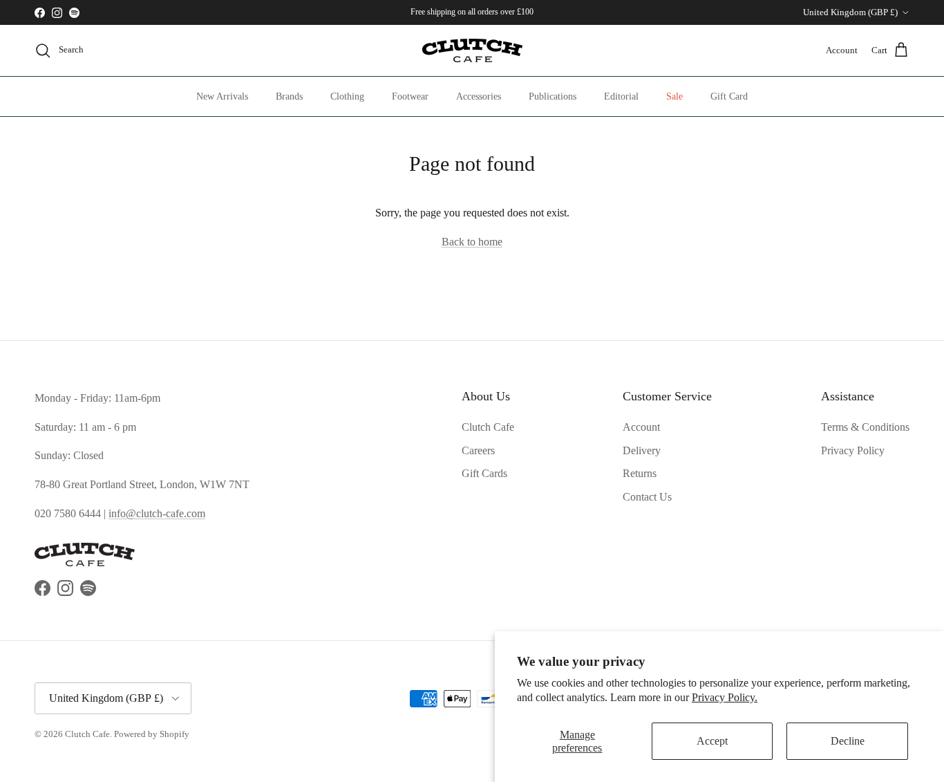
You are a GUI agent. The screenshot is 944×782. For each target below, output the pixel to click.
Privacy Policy (853, 450)
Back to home (472, 242)
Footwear (410, 96)
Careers (478, 450)
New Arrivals (222, 96)
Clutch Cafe (488, 427)
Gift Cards (484, 473)
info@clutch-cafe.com (156, 513)
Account (641, 427)
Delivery (642, 450)
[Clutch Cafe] (472, 50)
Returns (640, 473)
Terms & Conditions (865, 427)
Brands (289, 96)
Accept (712, 741)
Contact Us (647, 497)
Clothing (347, 96)
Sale (674, 96)
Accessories (478, 96)
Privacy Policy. (724, 697)
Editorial (621, 96)
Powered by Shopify (151, 734)
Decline (848, 741)
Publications (552, 96)
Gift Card (729, 96)
